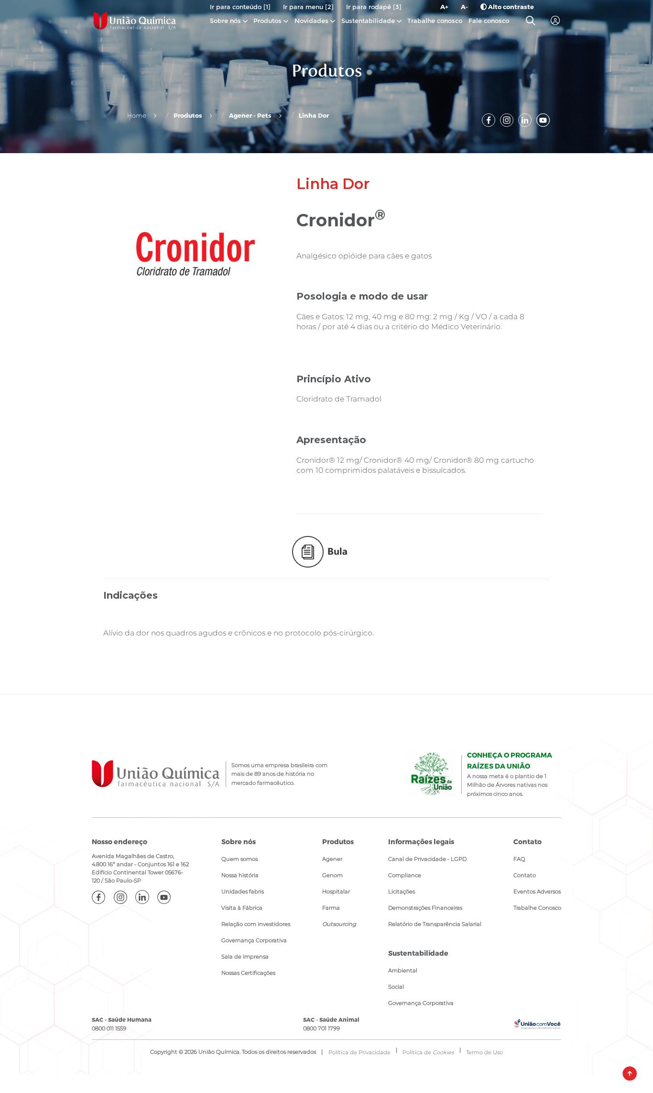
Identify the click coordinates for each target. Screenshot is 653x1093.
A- (464, 7)
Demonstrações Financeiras (425, 907)
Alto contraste (510, 7)
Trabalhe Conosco (537, 907)
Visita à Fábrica (241, 907)
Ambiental (402, 970)
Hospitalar (336, 891)
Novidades (312, 20)
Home (136, 115)
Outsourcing (339, 924)
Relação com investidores (255, 924)
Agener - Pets (250, 115)
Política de (428, 1052)
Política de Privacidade (359, 1052)
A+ (444, 7)
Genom (332, 875)
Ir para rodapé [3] (374, 7)
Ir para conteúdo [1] (240, 7)
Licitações (401, 891)
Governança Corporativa (254, 940)
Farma (331, 907)
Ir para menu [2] (308, 7)
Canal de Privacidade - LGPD (427, 859)
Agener (332, 859)
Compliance (404, 875)
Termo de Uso (484, 1052)
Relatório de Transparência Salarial (434, 924)
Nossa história (240, 875)
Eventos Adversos (537, 891)
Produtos (267, 20)
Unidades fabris (242, 891)
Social (396, 986)
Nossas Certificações (248, 973)
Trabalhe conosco (434, 20)
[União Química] (134, 21)
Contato (524, 875)
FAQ (519, 859)
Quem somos (239, 859)
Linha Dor (314, 115)
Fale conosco (488, 20)
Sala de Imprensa (245, 956)
